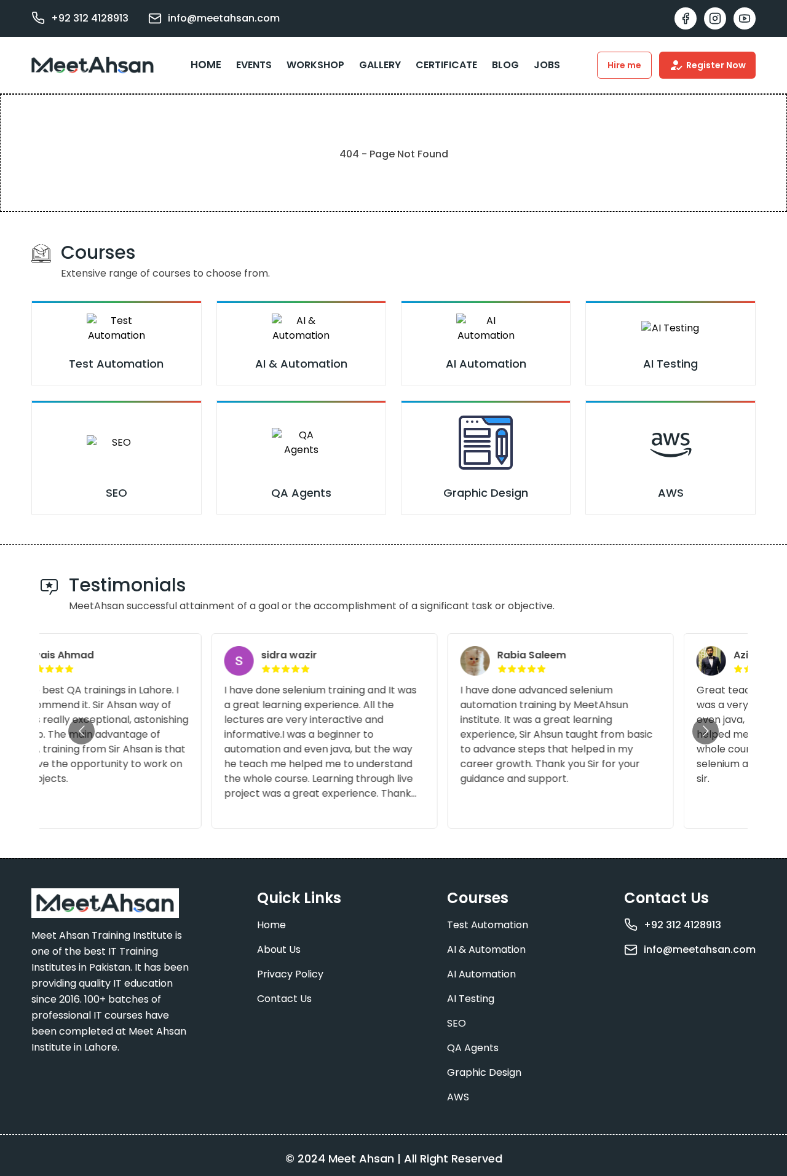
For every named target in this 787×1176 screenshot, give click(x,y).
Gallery (380, 65)
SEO (456, 1023)
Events (254, 65)
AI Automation (481, 974)
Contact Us (284, 999)
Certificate (446, 65)
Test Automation (487, 925)
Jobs (547, 65)
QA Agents (473, 1048)
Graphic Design (484, 1072)
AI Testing (470, 999)
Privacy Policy (290, 974)
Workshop (315, 65)
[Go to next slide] (705, 731)
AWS (458, 1097)
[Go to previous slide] (81, 731)
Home (206, 64)
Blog (505, 65)
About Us (279, 949)
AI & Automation (486, 949)
